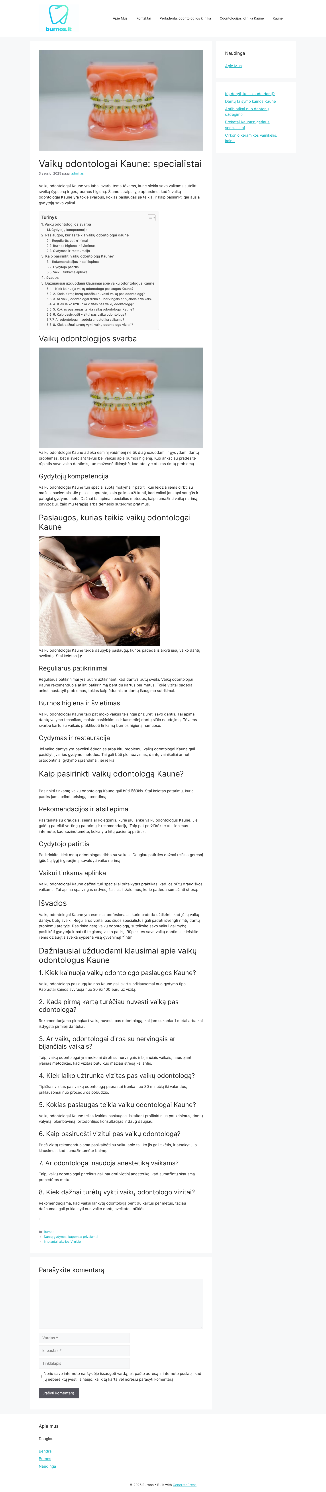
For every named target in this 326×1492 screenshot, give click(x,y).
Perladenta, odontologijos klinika (185, 18)
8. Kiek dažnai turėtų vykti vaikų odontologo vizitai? (93, 325)
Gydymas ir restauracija (71, 251)
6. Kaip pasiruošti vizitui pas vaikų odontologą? (89, 314)
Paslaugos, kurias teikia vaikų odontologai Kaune (87, 235)
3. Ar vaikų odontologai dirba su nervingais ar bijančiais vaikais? (103, 299)
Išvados (52, 277)
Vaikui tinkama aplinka (70, 272)
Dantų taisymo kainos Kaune (250, 101)
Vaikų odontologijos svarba (68, 224)
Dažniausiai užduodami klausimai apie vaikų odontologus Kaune (99, 283)
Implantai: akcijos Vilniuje (62, 1241)
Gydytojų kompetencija (69, 230)
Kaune (278, 18)
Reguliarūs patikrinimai (70, 241)
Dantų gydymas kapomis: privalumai (71, 1236)
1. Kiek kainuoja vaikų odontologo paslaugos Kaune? (93, 289)
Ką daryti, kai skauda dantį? (250, 94)
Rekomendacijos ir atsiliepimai (76, 262)
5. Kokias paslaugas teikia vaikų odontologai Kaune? (93, 309)
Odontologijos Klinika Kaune (242, 18)
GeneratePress (184, 1485)
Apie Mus (120, 18)
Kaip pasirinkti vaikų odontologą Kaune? (79, 256)
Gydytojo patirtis (66, 267)
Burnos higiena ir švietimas (74, 246)
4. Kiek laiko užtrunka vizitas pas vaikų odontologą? (93, 304)
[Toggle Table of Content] (149, 218)
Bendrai (46, 1451)
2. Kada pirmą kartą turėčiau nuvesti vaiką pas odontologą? (99, 294)
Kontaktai (143, 18)
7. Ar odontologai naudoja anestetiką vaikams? (88, 320)
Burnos (49, 1232)
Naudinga (47, 1466)
